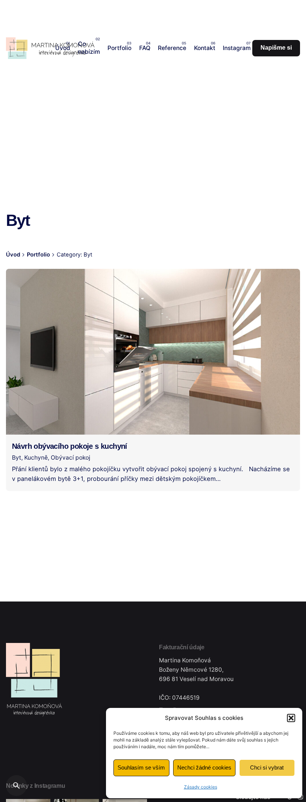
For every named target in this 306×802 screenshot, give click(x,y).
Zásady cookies (200, 787)
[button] (291, 718)
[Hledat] (16, 785)
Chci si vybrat (267, 767)
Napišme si (276, 47)
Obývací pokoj (70, 457)
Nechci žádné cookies (204, 767)
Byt (16, 457)
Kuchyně (36, 457)
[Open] (22, 283)
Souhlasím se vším (141, 767)
